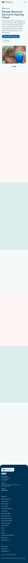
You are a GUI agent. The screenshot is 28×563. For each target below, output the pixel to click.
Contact (3, 532)
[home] (7, 2)
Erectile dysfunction (6, 515)
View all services (14, 92)
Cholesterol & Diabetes (6, 508)
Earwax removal (4, 503)
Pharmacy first (4, 537)
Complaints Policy (5, 551)
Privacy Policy (4, 548)
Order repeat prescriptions (7, 535)
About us (3, 528)
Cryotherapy (4, 511)
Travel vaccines (4, 501)
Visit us (3, 530)
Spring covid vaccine (6, 499)
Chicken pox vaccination (6, 520)
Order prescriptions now (9, 219)
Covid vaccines (4, 506)
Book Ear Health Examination (10, 36)
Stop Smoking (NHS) (5, 513)
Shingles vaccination (5, 523)
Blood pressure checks (6, 518)
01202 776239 (4, 490)
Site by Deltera (4, 546)
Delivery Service (5, 540)
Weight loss (4, 496)
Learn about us (6, 366)
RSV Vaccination (5, 525)
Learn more (6, 40)
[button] (25, 2)
